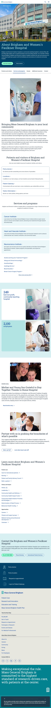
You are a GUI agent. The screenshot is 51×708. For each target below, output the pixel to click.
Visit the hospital (7, 63)
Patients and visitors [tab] (6, 71)
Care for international (10, 473)
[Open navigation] (49, 2)
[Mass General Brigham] (6, 2)
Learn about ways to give (20, 450)
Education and (9, 604)
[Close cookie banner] (45, 699)
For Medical (9, 630)
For (6, 653)
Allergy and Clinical (13, 260)
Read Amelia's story (8, 405)
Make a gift (6, 450)
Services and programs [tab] (19, 71)
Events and (7, 627)
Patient (6, 598)
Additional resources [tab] (37, 71)
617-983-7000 (8, 555)
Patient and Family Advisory (11, 478)
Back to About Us (7, 5)
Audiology (9, 266)
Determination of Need (10, 503)
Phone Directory (20, 555)
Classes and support (9, 515)
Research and (10, 601)
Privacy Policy (9, 704)
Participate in (8, 625)
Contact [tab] (46, 71)
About (4, 639)
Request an (8, 622)
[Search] (45, 2)
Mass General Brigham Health (13, 608)
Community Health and (11, 493)
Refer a (6, 481)
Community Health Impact (11, 496)
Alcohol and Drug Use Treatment (15, 258)
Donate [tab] (28, 71)
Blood (8, 269)
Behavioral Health (9, 506)
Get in (5, 619)
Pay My (5, 616)
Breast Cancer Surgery (13, 271)
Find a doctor (19, 63)
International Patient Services (35, 555)
